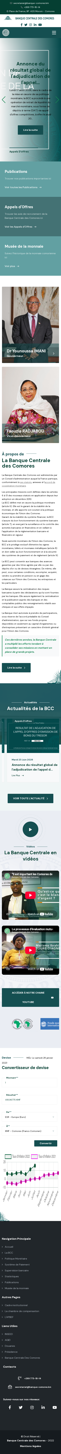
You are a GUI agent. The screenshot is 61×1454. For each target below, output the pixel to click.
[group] (23, 151)
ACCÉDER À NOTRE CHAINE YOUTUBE (28, 997)
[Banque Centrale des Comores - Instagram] (30, 25)
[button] (4, 99)
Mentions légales (30, 1446)
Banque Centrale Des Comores (22, 1357)
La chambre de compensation (21, 1311)
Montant (12, 1077)
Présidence (11, 1351)
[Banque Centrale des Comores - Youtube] (40, 25)
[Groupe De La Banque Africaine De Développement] (15, 1023)
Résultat (12, 1095)
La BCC (8, 1252)
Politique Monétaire (15, 1258)
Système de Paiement (17, 1264)
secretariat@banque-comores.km (31, 3)
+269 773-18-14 (32, 7)
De (8, 1112)
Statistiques (11, 1276)
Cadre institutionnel (16, 1305)
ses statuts (26, 482)
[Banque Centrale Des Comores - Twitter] (25, 25)
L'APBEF (8, 1317)
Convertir (46, 1143)
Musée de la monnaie (16, 1288)
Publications (11, 1282)
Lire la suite (27, 117)
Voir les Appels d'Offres (19, 226)
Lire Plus (18, 775)
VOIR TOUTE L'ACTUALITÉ (28, 798)
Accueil (8, 1246)
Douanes (9, 1346)
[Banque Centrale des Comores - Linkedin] (35, 25)
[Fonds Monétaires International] (46, 1023)
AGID (7, 1340)
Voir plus (10, 266)
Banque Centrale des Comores (26, 1440)
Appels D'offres (25, 721)
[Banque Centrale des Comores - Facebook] (22, 25)
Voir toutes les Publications (21, 187)
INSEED (8, 1334)
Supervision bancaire (16, 1270)
